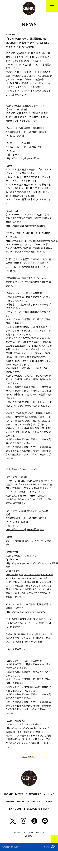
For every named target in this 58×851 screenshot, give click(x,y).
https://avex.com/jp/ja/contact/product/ (27, 728)
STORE (35, 801)
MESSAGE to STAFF (36, 809)
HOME (8, 794)
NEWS (19, 794)
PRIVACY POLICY (36, 832)
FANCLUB (15, 809)
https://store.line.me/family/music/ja (26, 225)
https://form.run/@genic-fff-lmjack (25, 529)
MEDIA (10, 801)
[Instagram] (23, 821)
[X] (13, 821)
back (30, 756)
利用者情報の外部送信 (10, 847)
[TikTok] (34, 821)
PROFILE (23, 801)
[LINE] (45, 821)
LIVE (51, 794)
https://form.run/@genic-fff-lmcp (24, 158)
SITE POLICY (19, 832)
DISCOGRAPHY (35, 794)
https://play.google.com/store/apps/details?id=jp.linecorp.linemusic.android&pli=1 (29, 576)
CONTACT (29, 835)
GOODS (48, 801)
